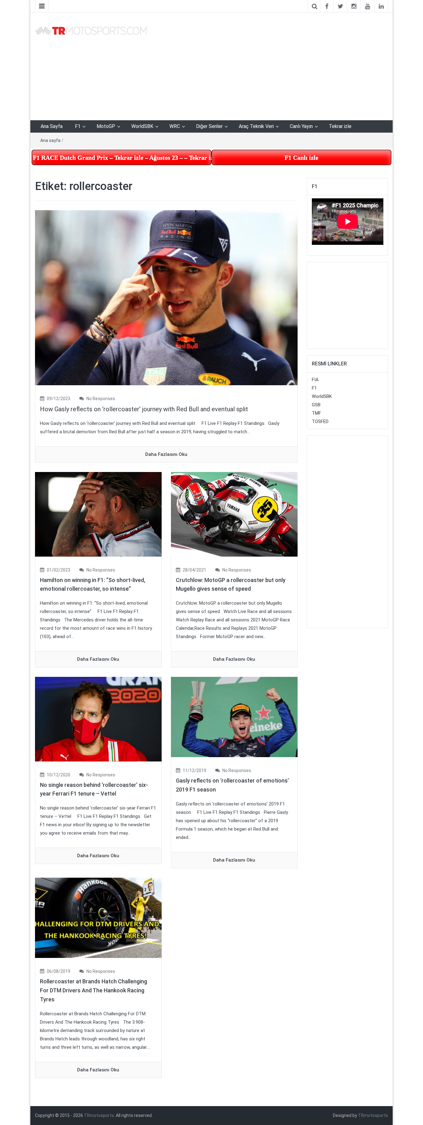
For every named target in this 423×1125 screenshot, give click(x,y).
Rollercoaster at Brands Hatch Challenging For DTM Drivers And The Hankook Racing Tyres (93, 990)
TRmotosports (99, 1115)
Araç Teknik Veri (256, 126)
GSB (316, 405)
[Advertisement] (272, 65)
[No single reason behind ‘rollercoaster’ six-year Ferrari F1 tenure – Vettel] (98, 718)
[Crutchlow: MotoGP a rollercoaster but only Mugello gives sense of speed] (234, 514)
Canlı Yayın (301, 126)
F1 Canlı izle (301, 157)
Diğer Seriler (209, 126)
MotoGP (106, 126)
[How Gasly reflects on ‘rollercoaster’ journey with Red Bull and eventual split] (166, 297)
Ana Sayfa (52, 126)
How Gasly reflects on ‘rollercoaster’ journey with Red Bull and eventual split (144, 409)
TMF (316, 413)
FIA (315, 379)
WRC (174, 126)
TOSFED (320, 421)
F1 (78, 126)
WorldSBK (142, 126)
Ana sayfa (50, 140)
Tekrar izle (340, 126)
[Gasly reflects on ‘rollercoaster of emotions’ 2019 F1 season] (234, 717)
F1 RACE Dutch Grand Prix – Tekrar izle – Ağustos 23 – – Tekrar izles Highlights (122, 157)
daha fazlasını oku (166, 454)
